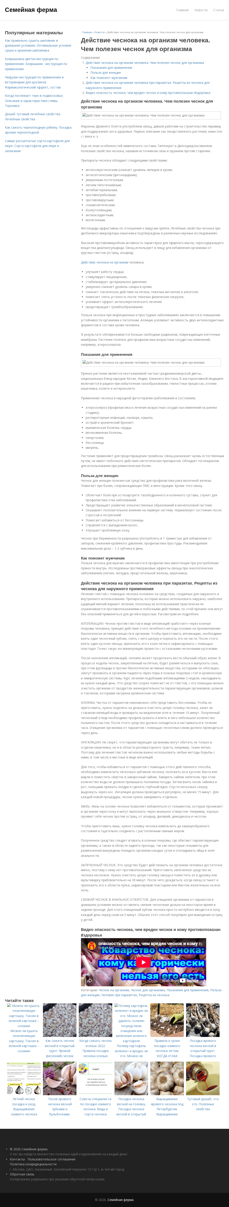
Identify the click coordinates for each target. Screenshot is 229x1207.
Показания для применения (111, 67)
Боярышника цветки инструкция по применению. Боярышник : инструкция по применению (36, 64)
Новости (201, 10)
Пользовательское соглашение (52, 1159)
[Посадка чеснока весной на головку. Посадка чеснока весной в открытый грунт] (131, 1094)
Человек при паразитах (119, 995)
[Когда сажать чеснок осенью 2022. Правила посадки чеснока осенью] (95, 1036)
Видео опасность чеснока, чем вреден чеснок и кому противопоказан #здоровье (148, 93)
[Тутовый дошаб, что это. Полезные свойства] (203, 1094)
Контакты (17, 1159)
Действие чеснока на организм (104, 262)
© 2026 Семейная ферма (28, 1149)
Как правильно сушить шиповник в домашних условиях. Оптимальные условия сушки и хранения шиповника (38, 45)
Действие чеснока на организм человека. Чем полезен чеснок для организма (145, 62)
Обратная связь (22, 1174)
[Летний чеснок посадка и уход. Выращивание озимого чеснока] (24, 1094)
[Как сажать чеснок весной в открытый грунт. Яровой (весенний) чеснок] (59, 1036)
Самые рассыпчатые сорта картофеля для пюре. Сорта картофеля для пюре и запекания (37, 146)
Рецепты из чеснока (154, 995)
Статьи (218, 10)
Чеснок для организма (148, 990)
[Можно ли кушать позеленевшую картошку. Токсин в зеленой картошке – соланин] (24, 1026)
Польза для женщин (105, 72)
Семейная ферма (31, 9)
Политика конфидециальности (33, 1164)
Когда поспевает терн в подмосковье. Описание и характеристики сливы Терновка (34, 100)
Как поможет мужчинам (108, 78)
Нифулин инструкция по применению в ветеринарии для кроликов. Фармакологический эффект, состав (34, 82)
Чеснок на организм (114, 990)
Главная (182, 10)
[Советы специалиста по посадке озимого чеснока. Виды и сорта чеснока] (95, 1094)
